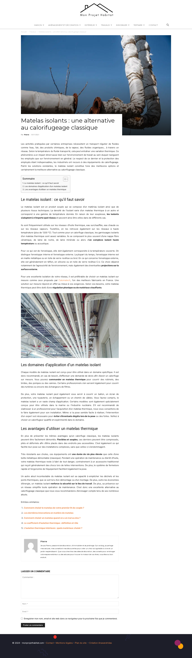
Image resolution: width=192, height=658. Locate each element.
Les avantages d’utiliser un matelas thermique (45, 189)
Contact (153, 25)
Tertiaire (138, 25)
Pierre (26, 135)
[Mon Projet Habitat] (96, 11)
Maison (38, 25)
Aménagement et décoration (63, 25)
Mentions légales (64, 643)
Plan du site (81, 643)
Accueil (24, 32)
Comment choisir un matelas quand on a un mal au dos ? (52, 518)
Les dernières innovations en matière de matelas (48, 513)
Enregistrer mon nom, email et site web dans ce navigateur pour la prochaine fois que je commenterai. (70, 618)
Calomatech (64, 280)
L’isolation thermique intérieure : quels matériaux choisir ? (53, 528)
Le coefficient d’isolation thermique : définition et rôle (51, 523)
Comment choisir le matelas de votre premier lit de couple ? (54, 507)
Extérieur (90, 25)
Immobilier (121, 25)
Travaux (105, 25)
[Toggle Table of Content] (64, 179)
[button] (167, 25)
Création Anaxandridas (100, 643)
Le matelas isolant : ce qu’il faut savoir (41, 183)
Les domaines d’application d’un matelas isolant (46, 186)
